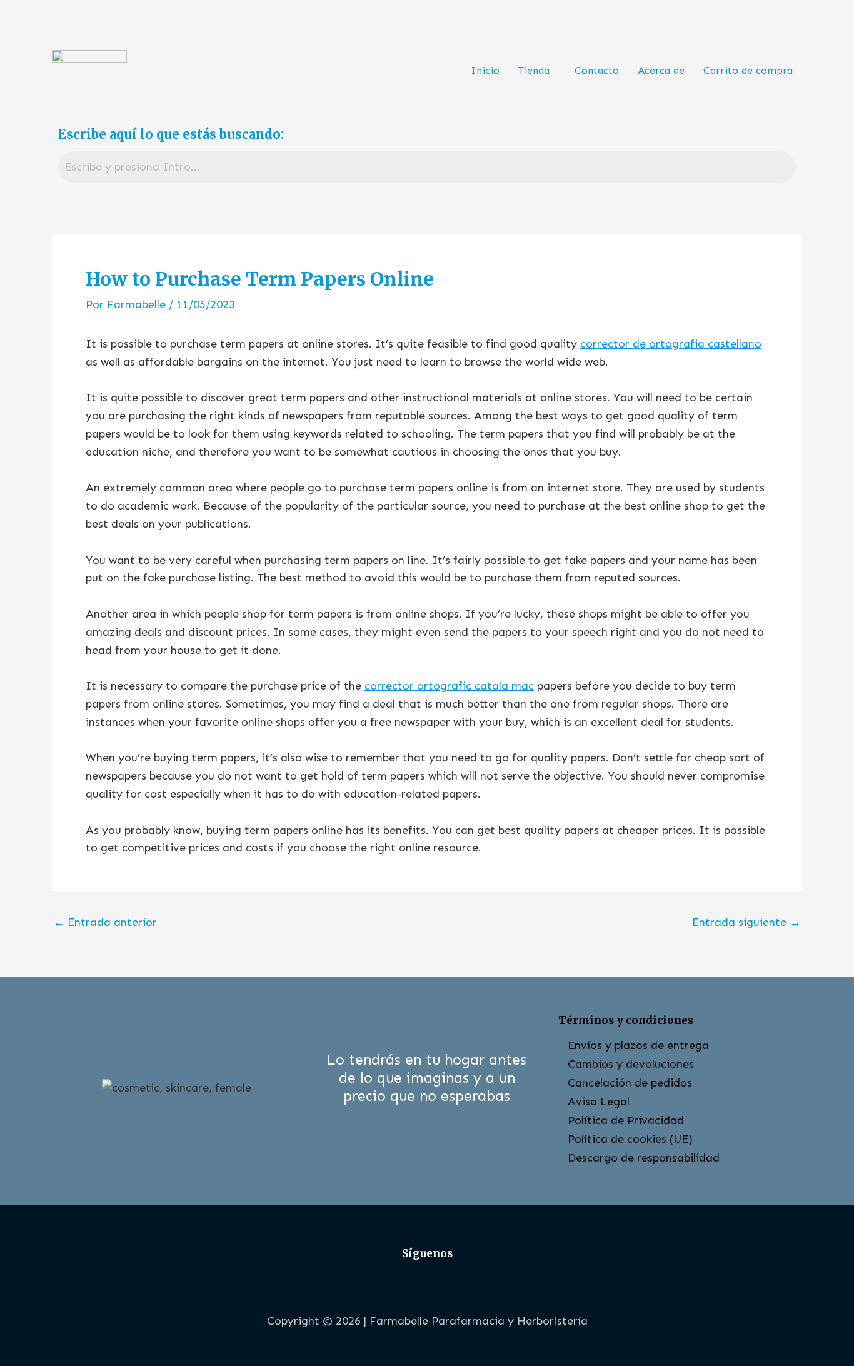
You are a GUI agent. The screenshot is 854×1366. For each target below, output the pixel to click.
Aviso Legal (599, 1101)
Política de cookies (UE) (630, 1139)
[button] (537, 70)
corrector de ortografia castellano (670, 344)
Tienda (534, 70)
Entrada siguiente (746, 922)
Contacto (597, 70)
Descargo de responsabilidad (644, 1158)
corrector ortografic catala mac (449, 686)
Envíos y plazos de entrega (638, 1045)
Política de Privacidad (626, 1120)
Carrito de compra (748, 70)
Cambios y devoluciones (631, 1064)
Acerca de (661, 70)
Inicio (485, 70)
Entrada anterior (105, 922)
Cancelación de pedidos (630, 1083)
